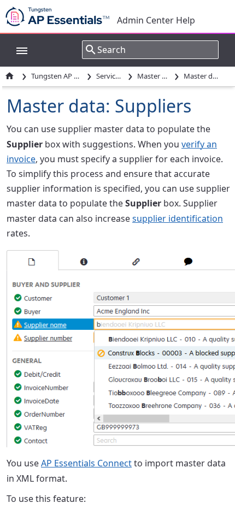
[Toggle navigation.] (16, 49)
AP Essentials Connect (86, 463)
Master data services (153, 76)
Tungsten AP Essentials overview (57, 76)
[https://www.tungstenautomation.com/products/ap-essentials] (60, 16)
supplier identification (177, 218)
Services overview (110, 76)
